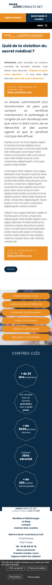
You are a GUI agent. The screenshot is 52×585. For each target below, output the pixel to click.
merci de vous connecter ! (29, 78)
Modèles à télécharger (26, 518)
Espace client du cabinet (26, 556)
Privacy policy (34, 577)
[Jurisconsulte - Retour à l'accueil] (26, 4)
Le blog (26, 521)
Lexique (26, 524)
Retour (10, 269)
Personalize (15, 577)
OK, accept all (16, 568)
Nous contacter (26, 549)
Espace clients (13, 17)
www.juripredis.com (19, 92)
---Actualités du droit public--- (30, 35)
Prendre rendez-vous (26, 553)
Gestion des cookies (26, 527)
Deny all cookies (37, 568)
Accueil (7, 35)
